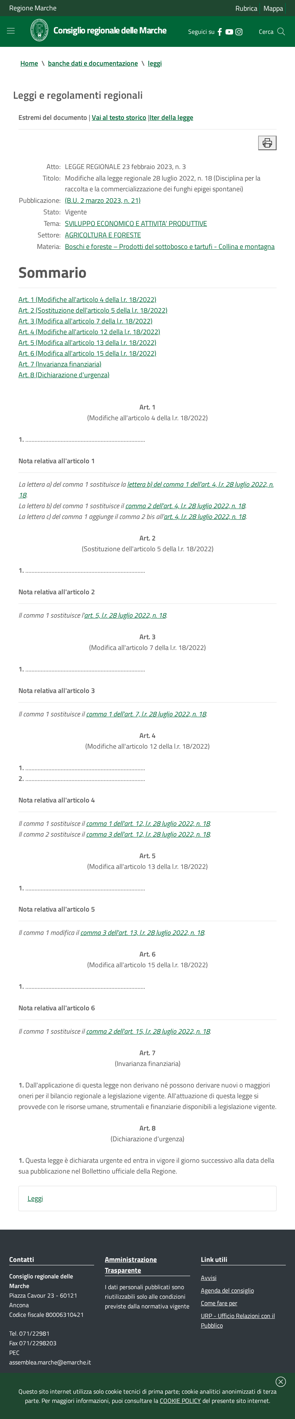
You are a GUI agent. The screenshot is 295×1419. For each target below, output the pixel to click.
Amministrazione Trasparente (131, 1264)
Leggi (35, 1198)
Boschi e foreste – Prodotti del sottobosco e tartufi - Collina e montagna (170, 246)
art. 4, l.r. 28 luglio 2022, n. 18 (204, 516)
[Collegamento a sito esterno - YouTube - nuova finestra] (229, 31)
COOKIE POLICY (180, 1400)
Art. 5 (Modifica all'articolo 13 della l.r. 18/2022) (87, 342)
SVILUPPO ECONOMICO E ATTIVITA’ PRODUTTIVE (136, 223)
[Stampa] (267, 143)
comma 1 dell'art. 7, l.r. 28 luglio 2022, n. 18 (146, 714)
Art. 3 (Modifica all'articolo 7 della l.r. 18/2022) (85, 321)
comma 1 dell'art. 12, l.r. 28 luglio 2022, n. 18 (148, 823)
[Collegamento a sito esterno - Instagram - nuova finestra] (239, 31)
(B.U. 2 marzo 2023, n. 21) (103, 200)
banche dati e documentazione (93, 63)
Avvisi (209, 1277)
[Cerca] (281, 31)
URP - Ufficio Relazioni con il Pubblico (238, 1320)
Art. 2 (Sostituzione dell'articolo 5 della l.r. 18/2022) (92, 310)
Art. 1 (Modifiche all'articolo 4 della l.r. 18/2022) (87, 299)
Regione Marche (32, 8)
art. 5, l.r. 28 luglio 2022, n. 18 (125, 615)
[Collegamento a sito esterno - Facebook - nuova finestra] (219, 31)
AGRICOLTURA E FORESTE (103, 235)
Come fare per (219, 1303)
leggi (155, 63)
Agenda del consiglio (227, 1290)
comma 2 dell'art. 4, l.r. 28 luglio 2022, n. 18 (185, 506)
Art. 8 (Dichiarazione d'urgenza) (63, 375)
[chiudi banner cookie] (280, 1381)
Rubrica (246, 8)
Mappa (273, 8)
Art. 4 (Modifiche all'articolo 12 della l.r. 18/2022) (89, 332)
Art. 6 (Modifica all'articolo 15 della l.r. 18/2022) (87, 353)
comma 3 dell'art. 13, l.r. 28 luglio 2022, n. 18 (142, 932)
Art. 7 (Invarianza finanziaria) (59, 364)
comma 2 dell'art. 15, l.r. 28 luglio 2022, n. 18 (148, 1031)
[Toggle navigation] (10, 30)
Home (29, 63)
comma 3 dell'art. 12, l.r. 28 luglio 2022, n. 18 (148, 834)
